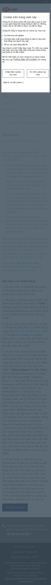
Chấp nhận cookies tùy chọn (13, 73)
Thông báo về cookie (25, 59)
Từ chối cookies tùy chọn (38, 73)
